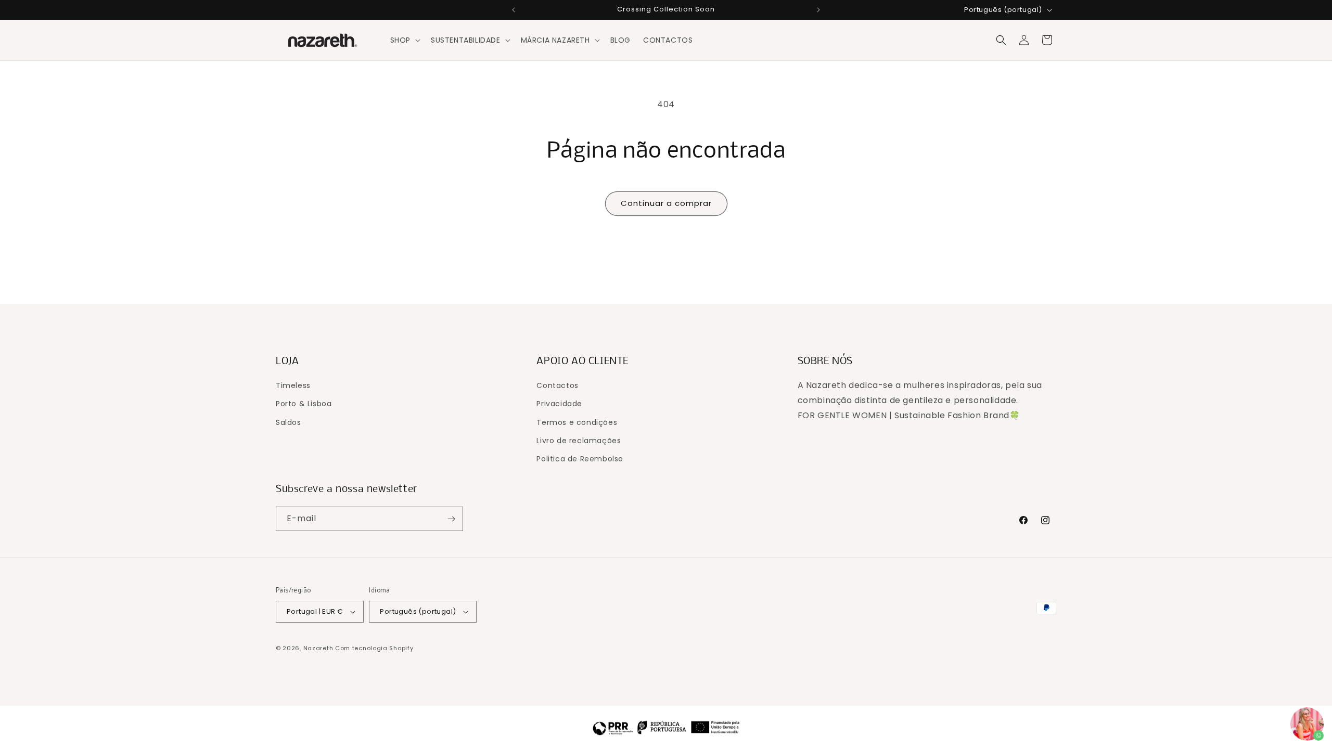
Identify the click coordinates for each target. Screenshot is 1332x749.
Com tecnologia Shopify (374, 648)
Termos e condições (576, 422)
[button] (404, 40)
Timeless (293, 385)
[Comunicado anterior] (513, 10)
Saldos (288, 422)
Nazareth (318, 648)
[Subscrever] (451, 519)
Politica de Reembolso (579, 459)
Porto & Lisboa (303, 403)
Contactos (557, 385)
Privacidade (559, 403)
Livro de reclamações (578, 440)
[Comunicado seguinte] (818, 10)
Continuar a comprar (666, 203)
